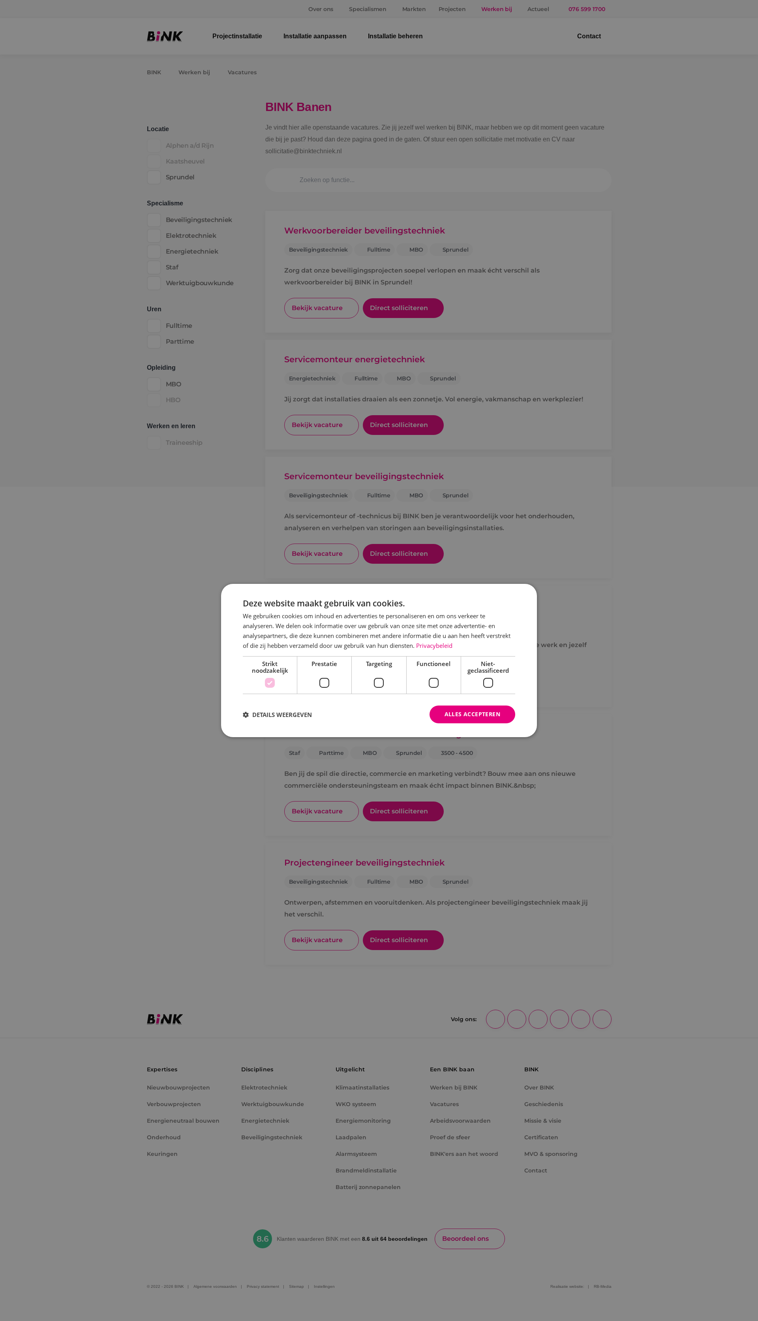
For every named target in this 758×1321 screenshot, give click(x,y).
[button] (277, 714)
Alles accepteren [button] (472, 714)
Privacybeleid (434, 645)
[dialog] (379, 660)
